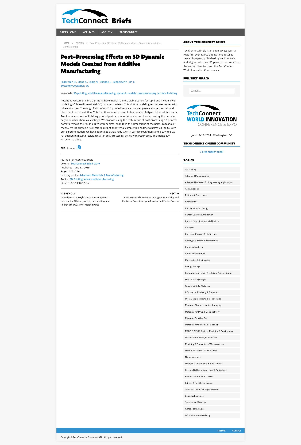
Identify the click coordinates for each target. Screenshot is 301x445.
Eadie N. (93, 82)
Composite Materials (195, 253)
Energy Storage (192, 266)
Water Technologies (194, 408)
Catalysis (189, 227)
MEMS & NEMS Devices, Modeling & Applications (209, 331)
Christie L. (105, 82)
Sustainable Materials (195, 402)
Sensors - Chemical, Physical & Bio (201, 389)
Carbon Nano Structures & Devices (202, 221)
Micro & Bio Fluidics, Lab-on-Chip (201, 337)
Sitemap (221, 430)
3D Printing (76, 179)
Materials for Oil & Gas (196, 318)
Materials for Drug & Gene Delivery (202, 311)
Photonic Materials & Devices (199, 376)
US (87, 85)
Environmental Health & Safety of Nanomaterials (208, 272)
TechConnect (128, 32)
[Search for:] (211, 91)
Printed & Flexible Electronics (199, 382)
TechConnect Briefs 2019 (85, 163)
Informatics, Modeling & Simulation (202, 292)
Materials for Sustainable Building (201, 324)
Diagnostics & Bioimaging (197, 259)
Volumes (88, 32)
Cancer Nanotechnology (197, 208)
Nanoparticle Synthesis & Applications (203, 363)
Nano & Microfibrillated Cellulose (201, 350)
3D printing (80, 93)
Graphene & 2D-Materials (197, 285)
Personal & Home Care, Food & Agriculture (206, 369)
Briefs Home (68, 32)
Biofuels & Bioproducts (196, 195)
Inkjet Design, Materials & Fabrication (203, 298)
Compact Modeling (194, 247)
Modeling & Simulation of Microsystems (204, 344)
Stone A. (82, 82)
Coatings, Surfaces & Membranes (201, 240)
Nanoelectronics (193, 357)
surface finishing (167, 93)
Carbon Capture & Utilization (199, 214)
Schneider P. (120, 82)
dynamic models (126, 93)
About (105, 32)
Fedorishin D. (68, 82)
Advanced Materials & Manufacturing (102, 175)
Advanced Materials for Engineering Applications (208, 182)
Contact (236, 430)
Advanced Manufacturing (99, 179)
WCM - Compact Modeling (197, 415)
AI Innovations (192, 188)
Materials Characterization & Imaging (203, 305)
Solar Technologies (194, 395)
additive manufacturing (102, 93)
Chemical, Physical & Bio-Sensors (201, 234)
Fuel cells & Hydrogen (195, 279)
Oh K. (132, 82)
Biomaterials (191, 201)
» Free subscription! (211, 151)
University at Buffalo (72, 85)
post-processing (147, 93)
